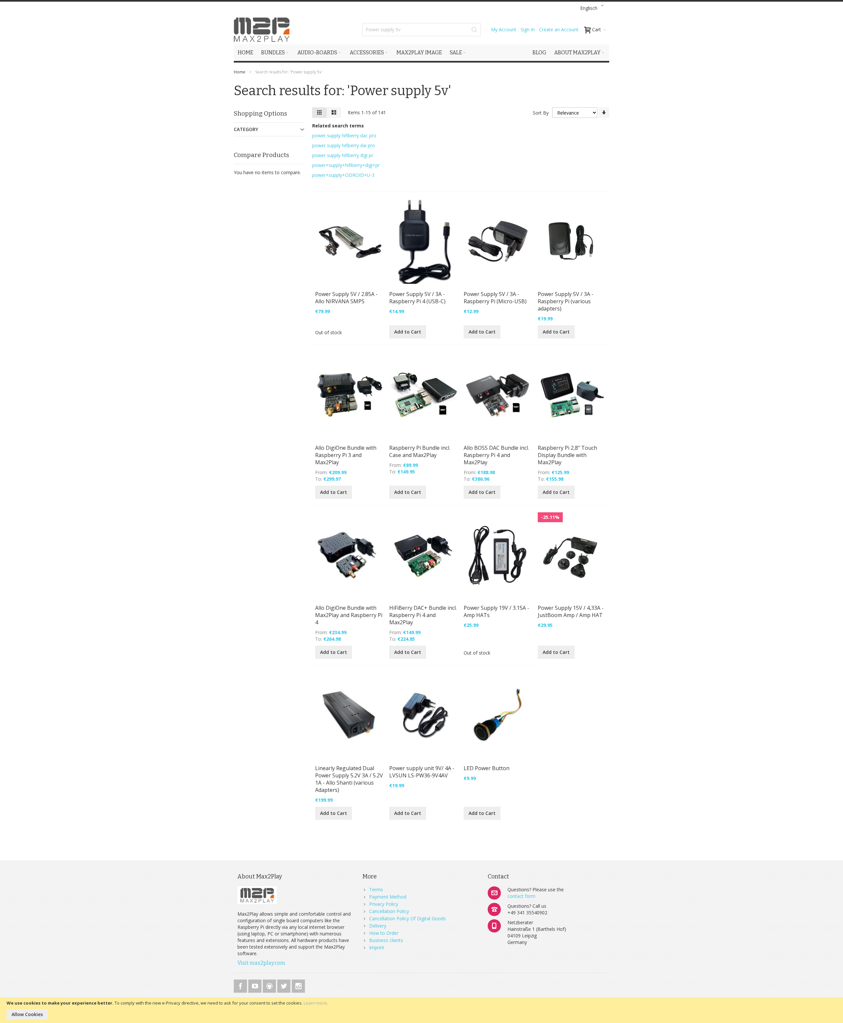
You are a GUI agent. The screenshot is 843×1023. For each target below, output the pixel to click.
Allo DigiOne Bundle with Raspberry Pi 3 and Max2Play (345, 455)
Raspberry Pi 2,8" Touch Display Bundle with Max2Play (567, 455)
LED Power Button (486, 768)
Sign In (528, 29)
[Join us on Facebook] (241, 985)
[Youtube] (255, 985)
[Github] (270, 985)
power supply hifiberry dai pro (343, 145)
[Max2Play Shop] (262, 29)
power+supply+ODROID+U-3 (343, 175)
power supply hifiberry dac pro (344, 135)
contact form (521, 896)
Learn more (315, 1003)
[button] (593, 8)
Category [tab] (246, 129)
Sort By (541, 113)
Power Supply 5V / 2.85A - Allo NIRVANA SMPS (346, 297)
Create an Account (559, 29)
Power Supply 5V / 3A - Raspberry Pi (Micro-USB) (495, 297)
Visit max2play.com (261, 963)
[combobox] (421, 29)
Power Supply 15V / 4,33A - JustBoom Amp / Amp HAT (571, 611)
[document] (421, 1010)
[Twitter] (284, 985)
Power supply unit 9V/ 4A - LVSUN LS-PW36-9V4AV (421, 772)
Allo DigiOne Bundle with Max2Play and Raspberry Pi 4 (348, 615)
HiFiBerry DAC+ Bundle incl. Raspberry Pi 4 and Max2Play (423, 615)
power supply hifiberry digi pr (342, 155)
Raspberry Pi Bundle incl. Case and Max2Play (419, 451)
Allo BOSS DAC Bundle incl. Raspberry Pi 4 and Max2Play (496, 455)
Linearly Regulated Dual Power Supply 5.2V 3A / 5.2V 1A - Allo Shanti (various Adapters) (349, 779)
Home (240, 72)
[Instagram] (298, 985)
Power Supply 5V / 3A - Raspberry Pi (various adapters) (565, 301)
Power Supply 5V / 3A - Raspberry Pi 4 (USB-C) (417, 297)
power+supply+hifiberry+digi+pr (346, 165)
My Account (503, 29)
